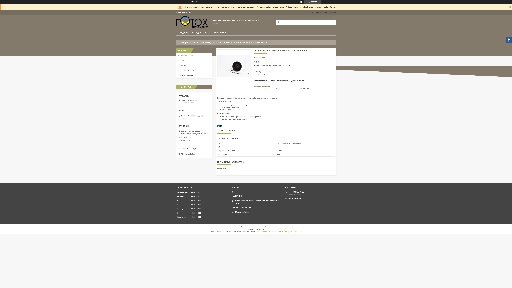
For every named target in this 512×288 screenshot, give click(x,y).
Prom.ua (268, 227)
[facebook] (218, 127)
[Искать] (333, 22)
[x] (221, 127)
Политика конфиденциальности (290, 232)
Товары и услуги (188, 43)
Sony (218, 43)
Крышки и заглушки (206, 43)
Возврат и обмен (186, 76)
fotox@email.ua (187, 137)
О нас (182, 60)
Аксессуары (220, 33)
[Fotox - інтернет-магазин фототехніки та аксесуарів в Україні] (192, 22)
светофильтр (265, 98)
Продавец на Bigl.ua (256, 229)
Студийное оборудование (193, 33)
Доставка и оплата (187, 70)
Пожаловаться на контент (267, 232)
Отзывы (183, 65)
